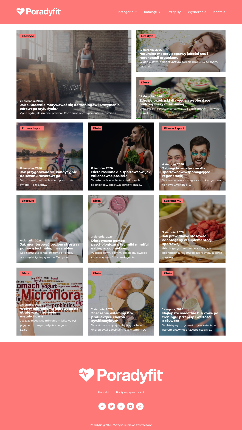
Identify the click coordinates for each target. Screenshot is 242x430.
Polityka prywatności (130, 392)
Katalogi (150, 12)
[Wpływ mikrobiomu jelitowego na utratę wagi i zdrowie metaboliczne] (49, 302)
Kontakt (219, 12)
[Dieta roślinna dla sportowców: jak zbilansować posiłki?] (121, 156)
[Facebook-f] (102, 406)
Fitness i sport (32, 128)
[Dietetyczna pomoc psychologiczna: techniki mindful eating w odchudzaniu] (121, 229)
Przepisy (174, 12)
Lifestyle (28, 36)
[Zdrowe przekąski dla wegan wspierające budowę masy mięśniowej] (181, 98)
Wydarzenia (197, 12)
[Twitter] (111, 406)
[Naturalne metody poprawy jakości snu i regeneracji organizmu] (181, 51)
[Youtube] (130, 406)
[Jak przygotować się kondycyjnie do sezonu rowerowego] (49, 156)
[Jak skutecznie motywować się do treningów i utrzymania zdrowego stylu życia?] (73, 74)
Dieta (145, 82)
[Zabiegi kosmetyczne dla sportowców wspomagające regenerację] (192, 156)
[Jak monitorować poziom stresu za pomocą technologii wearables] (49, 229)
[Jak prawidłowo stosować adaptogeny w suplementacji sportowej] (192, 229)
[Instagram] (121, 406)
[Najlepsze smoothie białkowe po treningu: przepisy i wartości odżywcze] (192, 302)
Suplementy (172, 200)
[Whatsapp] (140, 406)
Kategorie (125, 12)
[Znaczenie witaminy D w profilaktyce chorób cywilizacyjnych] (121, 302)
